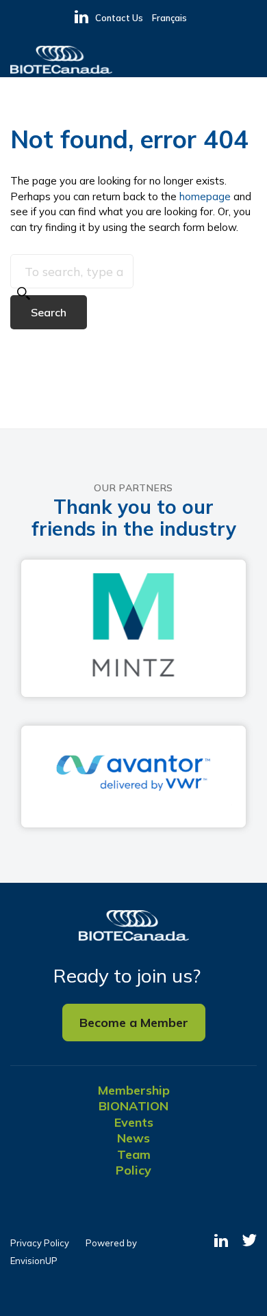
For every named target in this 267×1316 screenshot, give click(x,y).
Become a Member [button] (133, 1022)
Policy (133, 1170)
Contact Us (119, 17)
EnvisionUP (34, 1260)
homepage (205, 196)
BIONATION (133, 1106)
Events (133, 1122)
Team (134, 1154)
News (133, 1138)
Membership (134, 1090)
